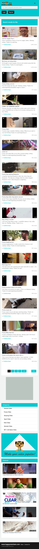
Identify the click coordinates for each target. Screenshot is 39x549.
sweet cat (4, 151)
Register (11, 12)
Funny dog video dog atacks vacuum (12, 197)
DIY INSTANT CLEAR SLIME (10, 503)
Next (34, 371)
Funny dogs (5, 129)
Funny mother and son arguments (11, 489)
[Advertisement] (19, 388)
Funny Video (7, 412)
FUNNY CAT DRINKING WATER (10, 106)
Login (4, 12)
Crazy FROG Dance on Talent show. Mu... (13, 475)
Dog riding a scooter (8, 219)
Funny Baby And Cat (8, 332)
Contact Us (27, 544)
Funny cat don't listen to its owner (11, 287)
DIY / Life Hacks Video (10, 430)
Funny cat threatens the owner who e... (13, 355)
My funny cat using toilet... (9, 61)
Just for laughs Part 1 (8, 38)
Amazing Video (8, 415)
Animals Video (8, 426)
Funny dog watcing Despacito (10, 174)
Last (24, 371)
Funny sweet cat (6, 310)
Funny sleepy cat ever (8, 84)
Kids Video (7, 422)
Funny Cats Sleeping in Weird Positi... (12, 532)
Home (22, 544)
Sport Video (7, 419)
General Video (8, 408)
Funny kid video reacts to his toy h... (12, 518)
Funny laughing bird (8, 242)
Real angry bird (6, 264)
